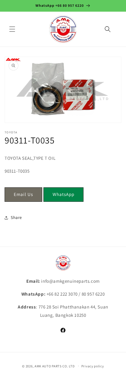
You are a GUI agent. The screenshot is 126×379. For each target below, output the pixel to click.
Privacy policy (92, 366)
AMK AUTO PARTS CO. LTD (55, 366)
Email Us (23, 194)
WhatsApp (63, 194)
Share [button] (16, 217)
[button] (12, 29)
